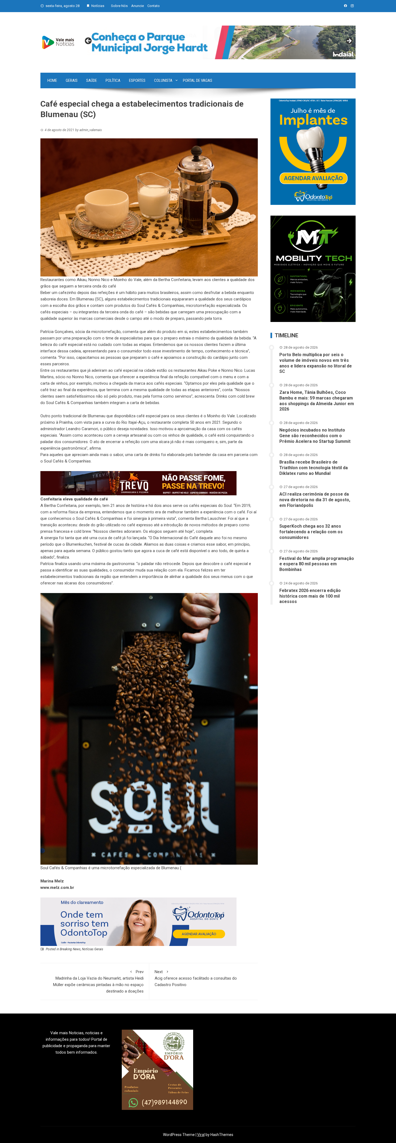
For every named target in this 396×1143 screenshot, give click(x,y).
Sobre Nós (119, 6)
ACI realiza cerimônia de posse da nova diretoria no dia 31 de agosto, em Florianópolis (314, 500)
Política (113, 80)
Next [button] (349, 41)
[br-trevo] (138, 483)
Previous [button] (89, 41)
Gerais (72, 80)
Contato (153, 6)
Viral (201, 1135)
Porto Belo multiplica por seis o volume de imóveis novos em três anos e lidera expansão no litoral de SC (315, 363)
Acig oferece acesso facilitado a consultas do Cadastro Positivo (196, 978)
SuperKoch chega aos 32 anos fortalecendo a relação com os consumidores (311, 532)
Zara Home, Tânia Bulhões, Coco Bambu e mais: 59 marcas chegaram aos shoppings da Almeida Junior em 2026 (316, 401)
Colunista (163, 80)
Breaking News (70, 949)
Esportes (137, 80)
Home (52, 80)
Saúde (91, 80)
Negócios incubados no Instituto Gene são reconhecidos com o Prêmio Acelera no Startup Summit (314, 435)
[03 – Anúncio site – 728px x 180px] (138, 921)
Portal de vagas (197, 80)
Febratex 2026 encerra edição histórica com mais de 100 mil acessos (310, 596)
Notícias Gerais (92, 949)
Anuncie (137, 6)
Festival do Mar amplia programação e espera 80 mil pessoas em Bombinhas (316, 564)
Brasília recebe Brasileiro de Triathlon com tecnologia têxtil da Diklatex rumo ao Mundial (313, 468)
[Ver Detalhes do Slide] (219, 42)
